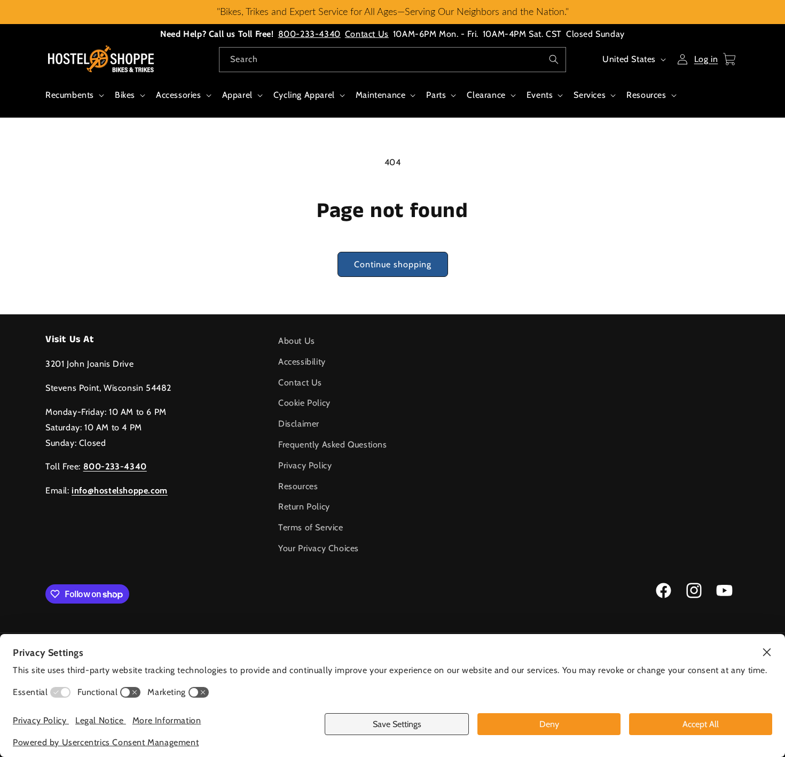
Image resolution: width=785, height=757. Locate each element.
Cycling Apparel (304, 95)
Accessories (178, 95)
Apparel (237, 95)
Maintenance (381, 95)
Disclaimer (298, 424)
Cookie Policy (304, 403)
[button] (73, 100)
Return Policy (304, 506)
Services (590, 95)
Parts (436, 95)
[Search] (554, 59)
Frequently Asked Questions (332, 444)
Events (540, 95)
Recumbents (69, 95)
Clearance (486, 95)
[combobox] (392, 60)
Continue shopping (392, 264)
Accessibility (302, 362)
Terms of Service (310, 527)
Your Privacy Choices (318, 548)
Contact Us (367, 34)
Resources (646, 95)
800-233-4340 (309, 34)
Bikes (125, 95)
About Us (296, 341)
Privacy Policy (305, 465)
